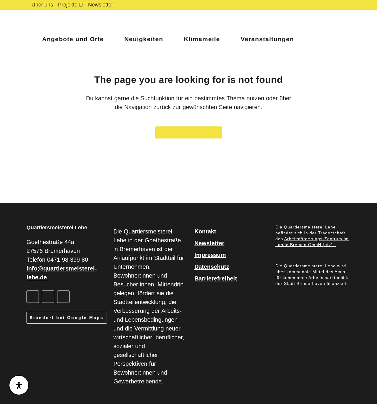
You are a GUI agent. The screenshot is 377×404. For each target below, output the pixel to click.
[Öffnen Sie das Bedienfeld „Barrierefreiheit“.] (19, 385)
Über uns (42, 5)
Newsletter (100, 5)
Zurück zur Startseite (188, 132)
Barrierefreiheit (215, 278)
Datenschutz (211, 266)
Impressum (210, 255)
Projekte (67, 5)
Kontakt (205, 231)
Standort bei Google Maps (67, 317)
